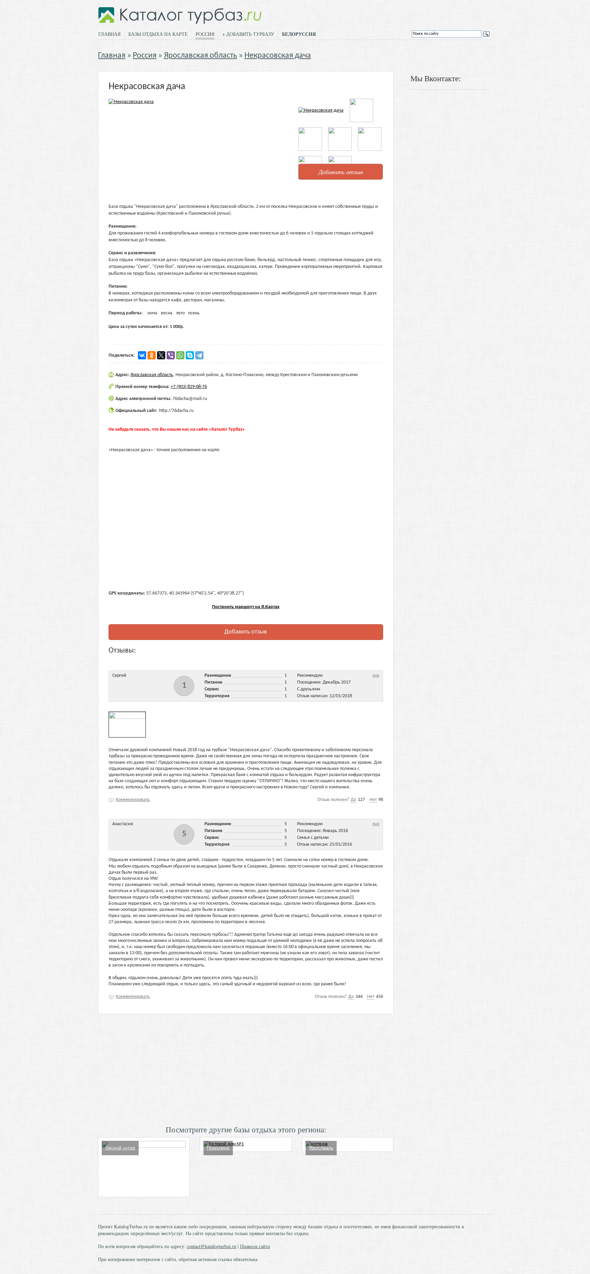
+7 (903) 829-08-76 (189, 386)
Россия (205, 34)
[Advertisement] (246, 1069)
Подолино (218, 1147)
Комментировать (133, 799)
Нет (373, 799)
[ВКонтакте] (142, 355)
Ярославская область (200, 56)
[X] (161, 355)
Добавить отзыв (341, 172)
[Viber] (171, 355)
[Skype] (190, 355)
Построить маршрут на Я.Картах (245, 607)
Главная (109, 34)
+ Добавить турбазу (248, 34)
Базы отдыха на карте (158, 34)
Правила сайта (255, 1246)
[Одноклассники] (152, 355)
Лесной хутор (120, 1147)
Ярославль (321, 1147)
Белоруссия (299, 34)
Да (353, 799)
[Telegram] (199, 355)
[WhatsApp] (180, 355)
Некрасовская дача (277, 56)
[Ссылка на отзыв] (376, 676)
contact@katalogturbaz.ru (211, 1246)
